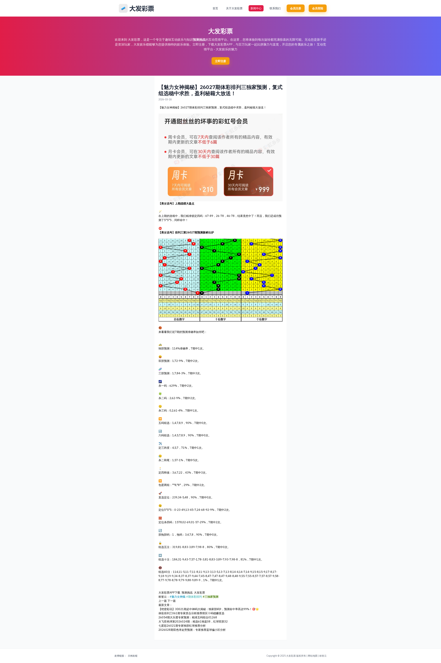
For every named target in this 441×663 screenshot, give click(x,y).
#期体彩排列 (194, 596)
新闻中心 (255, 8)
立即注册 (220, 61)
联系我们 (275, 8)
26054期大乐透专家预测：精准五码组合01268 (187, 617)
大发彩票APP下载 (169, 592)
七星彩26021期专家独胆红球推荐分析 (182, 625)
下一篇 (171, 600)
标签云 (323, 655)
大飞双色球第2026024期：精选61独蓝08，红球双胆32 (193, 621)
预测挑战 (199, 40)
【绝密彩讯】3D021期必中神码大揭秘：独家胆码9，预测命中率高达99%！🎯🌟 (208, 609)
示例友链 (132, 655)
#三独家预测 (210, 596)
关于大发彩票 (234, 8)
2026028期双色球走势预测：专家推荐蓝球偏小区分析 (192, 629)
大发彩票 (199, 592)
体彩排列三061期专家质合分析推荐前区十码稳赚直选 (191, 613)
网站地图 (312, 655)
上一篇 (162, 600)
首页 (215, 8)
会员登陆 (317, 8)
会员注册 (295, 8)
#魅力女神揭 (177, 596)
